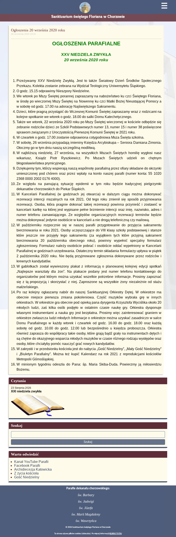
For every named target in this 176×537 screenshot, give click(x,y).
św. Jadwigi (86, 501)
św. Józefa (86, 508)
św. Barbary (86, 495)
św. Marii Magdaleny (85, 514)
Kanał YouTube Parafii (31, 462)
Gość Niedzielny (26, 477)
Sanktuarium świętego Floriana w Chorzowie (88, 16)
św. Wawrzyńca (86, 521)
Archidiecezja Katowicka (33, 469)
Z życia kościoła (26, 473)
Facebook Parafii (27, 465)
